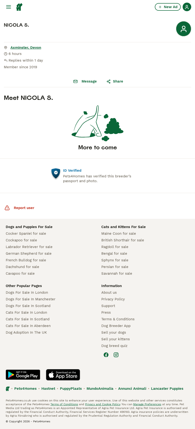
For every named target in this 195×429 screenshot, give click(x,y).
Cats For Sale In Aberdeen (28, 326)
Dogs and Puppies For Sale (29, 227)
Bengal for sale (114, 253)
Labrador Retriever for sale (29, 247)
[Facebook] (106, 355)
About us (109, 292)
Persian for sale (114, 267)
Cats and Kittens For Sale (123, 227)
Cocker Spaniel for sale (26, 233)
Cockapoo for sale (21, 240)
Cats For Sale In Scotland (27, 319)
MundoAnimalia (100, 388)
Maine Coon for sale (118, 233)
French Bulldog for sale (26, 260)
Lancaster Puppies (167, 388)
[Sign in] (187, 7)
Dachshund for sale (22, 267)
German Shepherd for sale (29, 253)
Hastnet (48, 388)
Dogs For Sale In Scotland (28, 306)
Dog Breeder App (116, 326)
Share (118, 81)
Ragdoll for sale (114, 247)
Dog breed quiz (114, 346)
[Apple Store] (63, 374)
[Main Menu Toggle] (8, 7)
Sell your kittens (115, 339)
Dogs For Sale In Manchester (30, 299)
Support (108, 306)
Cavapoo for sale (20, 273)
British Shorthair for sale (122, 240)
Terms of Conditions (64, 404)
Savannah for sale (116, 273)
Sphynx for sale (114, 260)
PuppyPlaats (71, 388)
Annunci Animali (132, 388)
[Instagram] (116, 355)
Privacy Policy (113, 299)
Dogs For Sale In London (27, 292)
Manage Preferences (147, 404)
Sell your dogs (113, 332)
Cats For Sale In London (26, 312)
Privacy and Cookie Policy (102, 404)
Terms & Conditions (118, 319)
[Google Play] (23, 374)
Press (106, 312)
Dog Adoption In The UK (26, 332)
